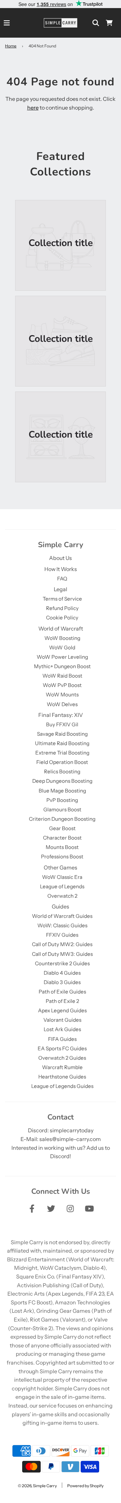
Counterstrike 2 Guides (62, 963)
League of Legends (62, 886)
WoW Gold (62, 647)
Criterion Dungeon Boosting (62, 819)
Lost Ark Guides (62, 1029)
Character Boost (62, 838)
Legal (60, 589)
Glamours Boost (62, 809)
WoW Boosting (62, 638)
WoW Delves (62, 704)
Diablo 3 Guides (62, 982)
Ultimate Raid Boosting (62, 743)
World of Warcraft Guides (62, 916)
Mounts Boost (62, 847)
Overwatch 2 (62, 896)
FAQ (62, 578)
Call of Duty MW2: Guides (62, 944)
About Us (60, 558)
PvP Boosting (62, 800)
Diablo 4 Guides (62, 973)
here (33, 107)
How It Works (60, 569)
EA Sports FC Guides (62, 1048)
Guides (60, 906)
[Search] (96, 22)
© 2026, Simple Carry (37, 1485)
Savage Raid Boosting (62, 734)
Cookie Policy (62, 617)
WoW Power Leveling (62, 657)
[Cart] (109, 22)
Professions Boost (62, 856)
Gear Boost (62, 828)
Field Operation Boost (62, 762)
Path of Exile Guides (62, 991)
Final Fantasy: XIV (60, 715)
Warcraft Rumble (62, 1067)
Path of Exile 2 (62, 1001)
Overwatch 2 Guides (62, 1058)
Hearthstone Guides (62, 1076)
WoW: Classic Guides (62, 925)
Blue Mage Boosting (62, 790)
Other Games (60, 867)
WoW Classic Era (62, 877)
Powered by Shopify (85, 1485)
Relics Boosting (62, 771)
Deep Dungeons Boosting (62, 781)
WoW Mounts (62, 694)
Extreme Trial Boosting (62, 752)
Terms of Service (62, 599)
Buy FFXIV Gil (62, 724)
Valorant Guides (62, 1020)
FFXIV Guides (62, 935)
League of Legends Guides (62, 1086)
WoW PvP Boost (62, 685)
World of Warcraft (60, 628)
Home (10, 45)
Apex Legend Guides (62, 1010)
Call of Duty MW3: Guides (62, 954)
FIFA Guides (62, 1039)
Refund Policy (62, 608)
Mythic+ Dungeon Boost (62, 666)
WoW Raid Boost (62, 676)
